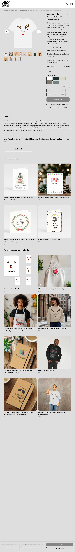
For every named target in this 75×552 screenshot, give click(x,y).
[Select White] (49, 78)
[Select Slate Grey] (56, 82)
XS (49, 90)
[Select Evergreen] (56, 78)
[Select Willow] (49, 82)
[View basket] (71, 4)
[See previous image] (7, 32)
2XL (62, 94)
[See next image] (39, 32)
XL (56, 94)
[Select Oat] (63, 78)
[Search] (68, 4)
